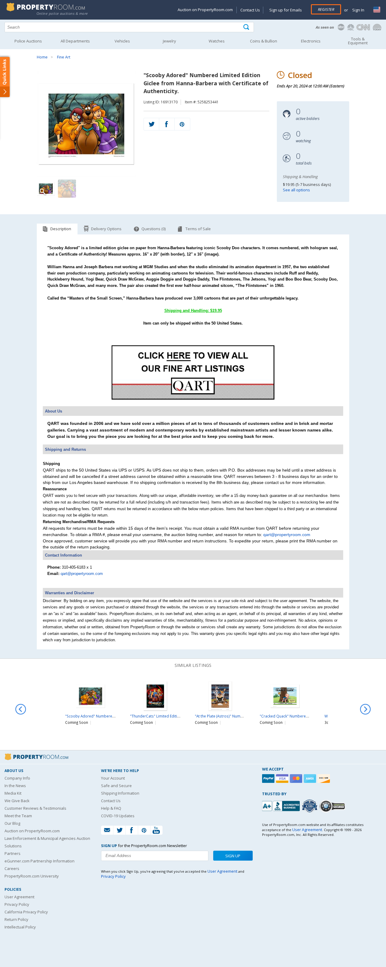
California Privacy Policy (26, 912)
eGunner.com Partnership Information (39, 861)
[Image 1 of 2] (86, 124)
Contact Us (250, 10)
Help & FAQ (111, 808)
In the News (15, 785)
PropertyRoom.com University (32, 876)
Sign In (357, 10)
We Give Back (17, 800)
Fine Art (63, 57)
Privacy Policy (17, 904)
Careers (12, 868)
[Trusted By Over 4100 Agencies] (310, 806)
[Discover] (324, 778)
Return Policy (16, 919)
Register (326, 9)
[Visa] (283, 778)
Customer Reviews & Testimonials (35, 808)
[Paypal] (269, 778)
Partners (13, 853)
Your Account (113, 778)
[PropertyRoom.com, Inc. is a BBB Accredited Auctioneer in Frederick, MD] (281, 805)
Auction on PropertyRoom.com (205, 9)
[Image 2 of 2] (67, 189)
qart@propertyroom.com (286, 534)
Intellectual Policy (20, 927)
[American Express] (311, 778)
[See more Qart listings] (193, 398)
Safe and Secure (116, 785)
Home (42, 57)
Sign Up (232, 856)
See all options (296, 190)
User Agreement (19, 896)
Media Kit (13, 793)
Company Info (17, 778)
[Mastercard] (297, 778)
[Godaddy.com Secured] (333, 806)
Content (6, 76)
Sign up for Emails (285, 10)
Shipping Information (120, 793)
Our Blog (12, 823)
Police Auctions (28, 41)
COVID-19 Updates (117, 815)
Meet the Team (18, 815)
